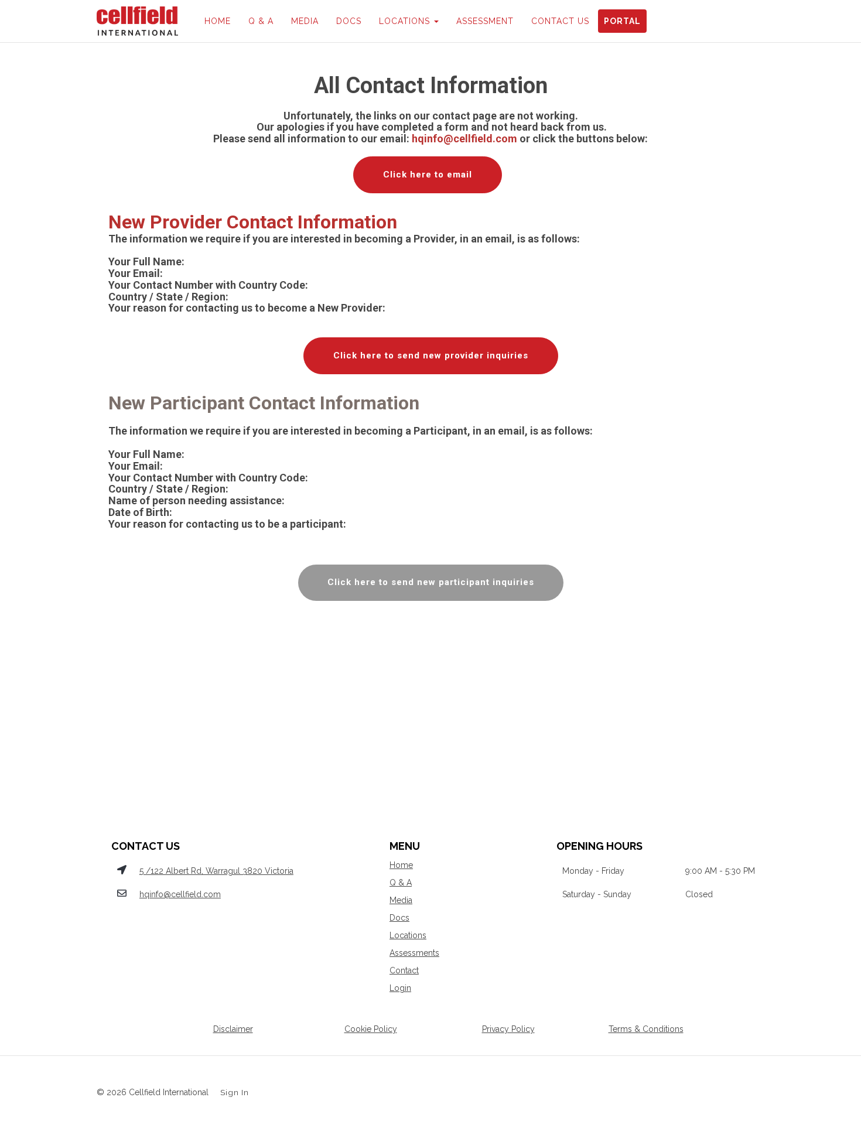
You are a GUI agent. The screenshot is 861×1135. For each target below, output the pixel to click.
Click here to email (427, 174)
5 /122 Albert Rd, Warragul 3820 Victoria (216, 871)
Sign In (234, 1092)
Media (401, 900)
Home (401, 865)
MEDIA (305, 21)
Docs (399, 917)
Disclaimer (233, 1029)
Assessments (414, 953)
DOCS (348, 21)
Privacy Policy (508, 1029)
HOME (217, 21)
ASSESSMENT (485, 21)
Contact (404, 970)
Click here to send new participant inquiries (430, 582)
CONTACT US (560, 21)
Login (400, 988)
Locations (408, 935)
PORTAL (622, 21)
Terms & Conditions (646, 1029)
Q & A (261, 21)
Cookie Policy (370, 1029)
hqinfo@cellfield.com (180, 894)
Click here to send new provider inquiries (430, 355)
